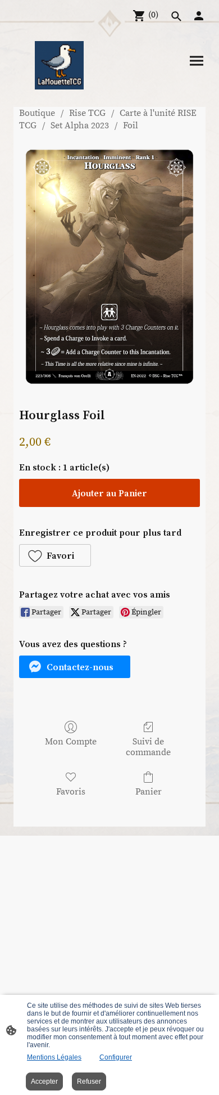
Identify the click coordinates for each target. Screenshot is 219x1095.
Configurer (115, 1057)
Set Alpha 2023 (80, 125)
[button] (55, 555)
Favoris (70, 791)
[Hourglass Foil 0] (109, 266)
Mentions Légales (54, 1057)
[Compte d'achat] (199, 16)
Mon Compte (71, 741)
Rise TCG (87, 113)
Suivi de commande (148, 747)
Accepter (44, 1081)
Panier (148, 791)
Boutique (37, 113)
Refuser (89, 1081)
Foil (130, 125)
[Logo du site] (59, 65)
